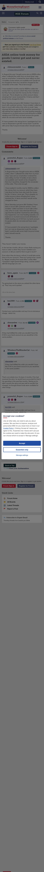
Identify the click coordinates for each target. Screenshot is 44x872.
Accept (22, 443)
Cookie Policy (8, 428)
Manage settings (22, 455)
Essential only (22, 449)
